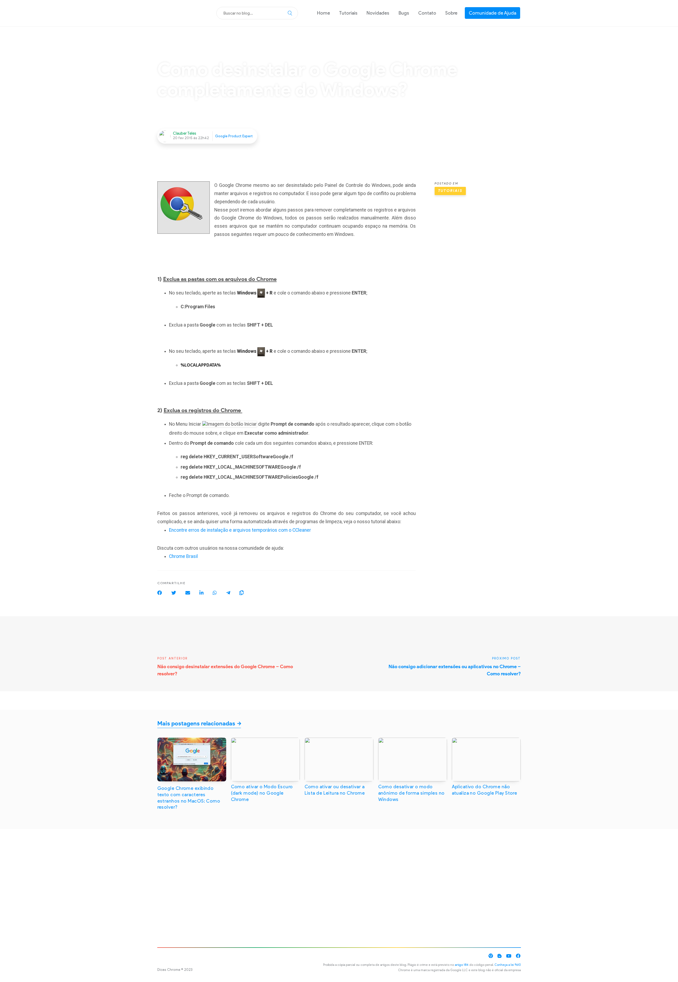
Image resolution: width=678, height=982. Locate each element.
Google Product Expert (234, 136)
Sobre (451, 13)
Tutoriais (348, 13)
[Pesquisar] (290, 13)
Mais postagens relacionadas (196, 723)
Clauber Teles (184, 133)
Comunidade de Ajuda (492, 13)
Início (162, 52)
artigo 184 (462, 965)
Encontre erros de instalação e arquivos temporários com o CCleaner (240, 530)
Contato (427, 13)
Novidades (378, 13)
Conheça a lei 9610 (507, 965)
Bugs (404, 13)
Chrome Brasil (183, 556)
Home (323, 13)
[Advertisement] (478, 287)
